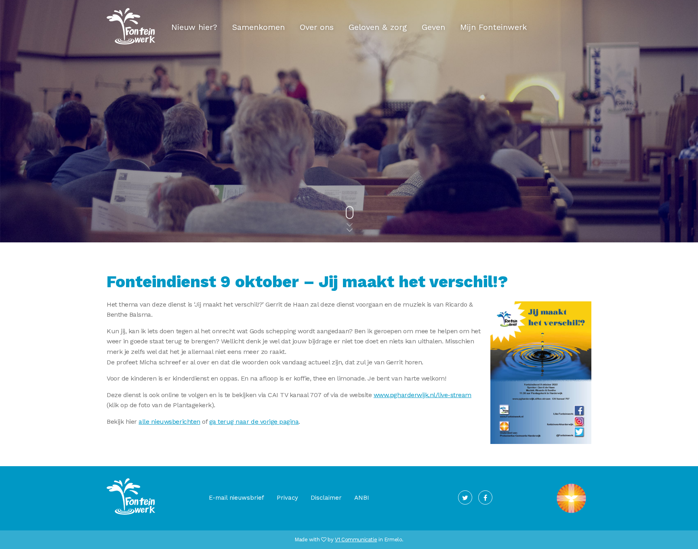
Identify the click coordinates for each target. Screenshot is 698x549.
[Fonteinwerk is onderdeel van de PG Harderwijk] (571, 513)
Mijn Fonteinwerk (493, 27)
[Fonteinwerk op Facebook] (485, 497)
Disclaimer (326, 497)
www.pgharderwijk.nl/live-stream (422, 395)
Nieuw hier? (194, 27)
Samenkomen (258, 27)
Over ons (317, 27)
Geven (433, 27)
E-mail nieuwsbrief (236, 497)
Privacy (287, 497)
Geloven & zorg (378, 27)
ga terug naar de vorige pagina (254, 421)
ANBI (361, 497)
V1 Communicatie (356, 539)
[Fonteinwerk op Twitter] (465, 497)
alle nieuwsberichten (169, 421)
